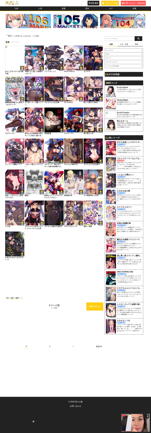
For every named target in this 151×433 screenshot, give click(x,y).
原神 (17, 298)
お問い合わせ (75, 406)
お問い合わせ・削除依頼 (134, 3)
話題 (111, 44)
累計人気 (15, 42)
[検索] (138, 38)
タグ (111, 8)
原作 (87, 8)
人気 (40, 8)
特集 (134, 8)
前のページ (14, 306)
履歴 (136, 44)
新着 (64, 8)
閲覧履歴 (94, 3)
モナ (21, 298)
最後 (98, 346)
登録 (42, 69)
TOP (16, 9)
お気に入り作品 (111, 3)
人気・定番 (124, 44)
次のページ (94, 306)
